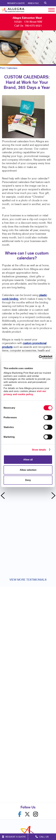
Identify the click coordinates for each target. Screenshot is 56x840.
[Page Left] (3, 496)
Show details (39, 449)
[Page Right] (53, 496)
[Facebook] (19, 814)
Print (2, 68)
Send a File (33, 3)
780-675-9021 (33, 26)
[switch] (48, 417)
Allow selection (28, 470)
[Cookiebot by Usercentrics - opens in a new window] (39, 357)
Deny (28, 480)
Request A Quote (16, 3)
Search (45, 3)
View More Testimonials (28, 580)
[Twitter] (27, 814)
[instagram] (36, 814)
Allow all (28, 459)
